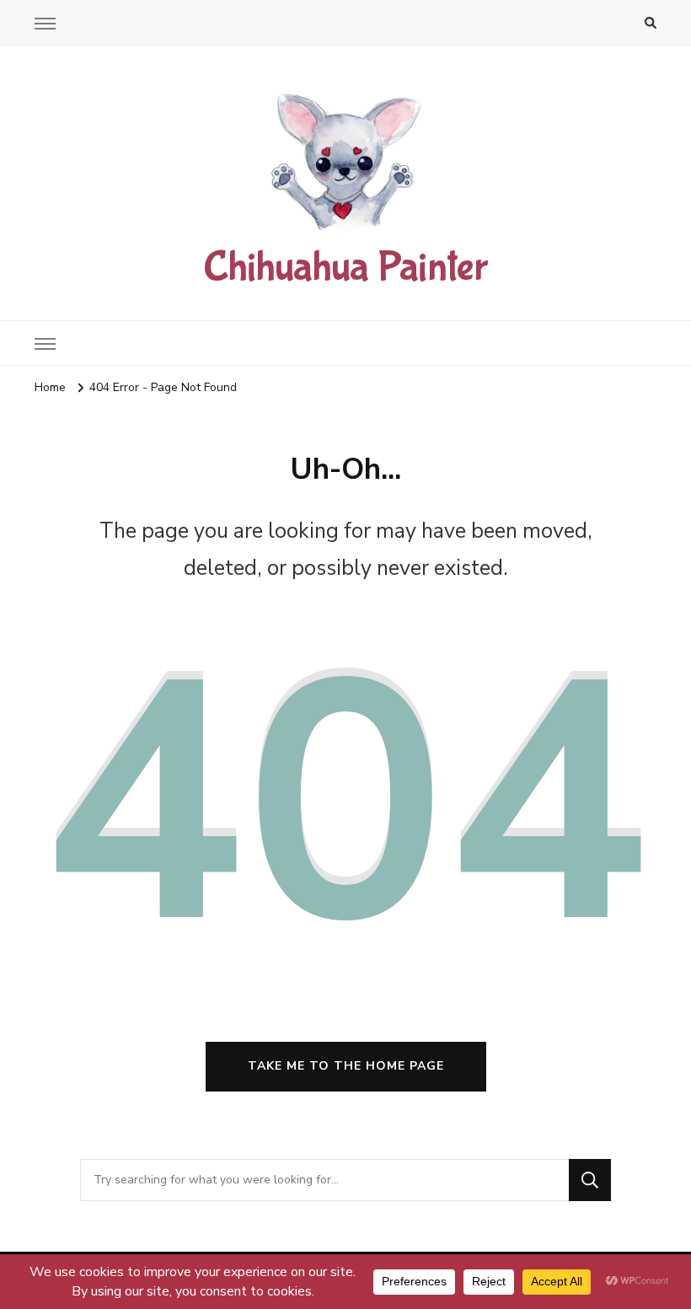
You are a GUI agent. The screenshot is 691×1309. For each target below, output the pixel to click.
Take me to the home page (346, 1066)
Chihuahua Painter (345, 267)
